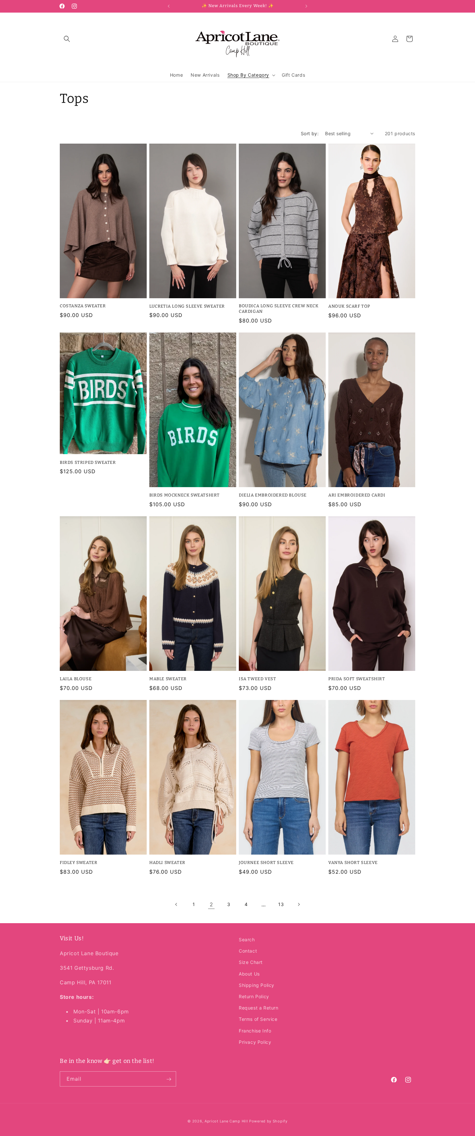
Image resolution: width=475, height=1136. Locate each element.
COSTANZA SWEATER (83, 305)
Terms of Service (258, 1019)
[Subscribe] (169, 1079)
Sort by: (310, 133)
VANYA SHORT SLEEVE (353, 862)
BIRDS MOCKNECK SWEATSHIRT (184, 495)
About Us (249, 974)
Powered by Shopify (268, 1121)
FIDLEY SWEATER (78, 862)
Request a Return (259, 1007)
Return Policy (254, 996)
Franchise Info (255, 1030)
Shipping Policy (256, 985)
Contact (248, 951)
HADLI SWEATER (167, 862)
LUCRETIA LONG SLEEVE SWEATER (187, 306)
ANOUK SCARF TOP (349, 306)
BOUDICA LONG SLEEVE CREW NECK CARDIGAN (278, 308)
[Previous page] (176, 904)
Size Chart (251, 962)
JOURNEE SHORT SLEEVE (266, 862)
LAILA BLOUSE (75, 678)
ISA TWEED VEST (257, 678)
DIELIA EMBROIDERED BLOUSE (273, 495)
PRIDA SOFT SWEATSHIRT (356, 678)
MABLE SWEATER (168, 678)
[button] (67, 39)
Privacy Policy (255, 1042)
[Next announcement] (306, 6)
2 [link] (211, 904)
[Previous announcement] (169, 6)
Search (247, 939)
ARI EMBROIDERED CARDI (356, 495)
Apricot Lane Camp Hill (226, 1121)
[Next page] (298, 904)
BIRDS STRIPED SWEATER (88, 462)
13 (281, 904)
